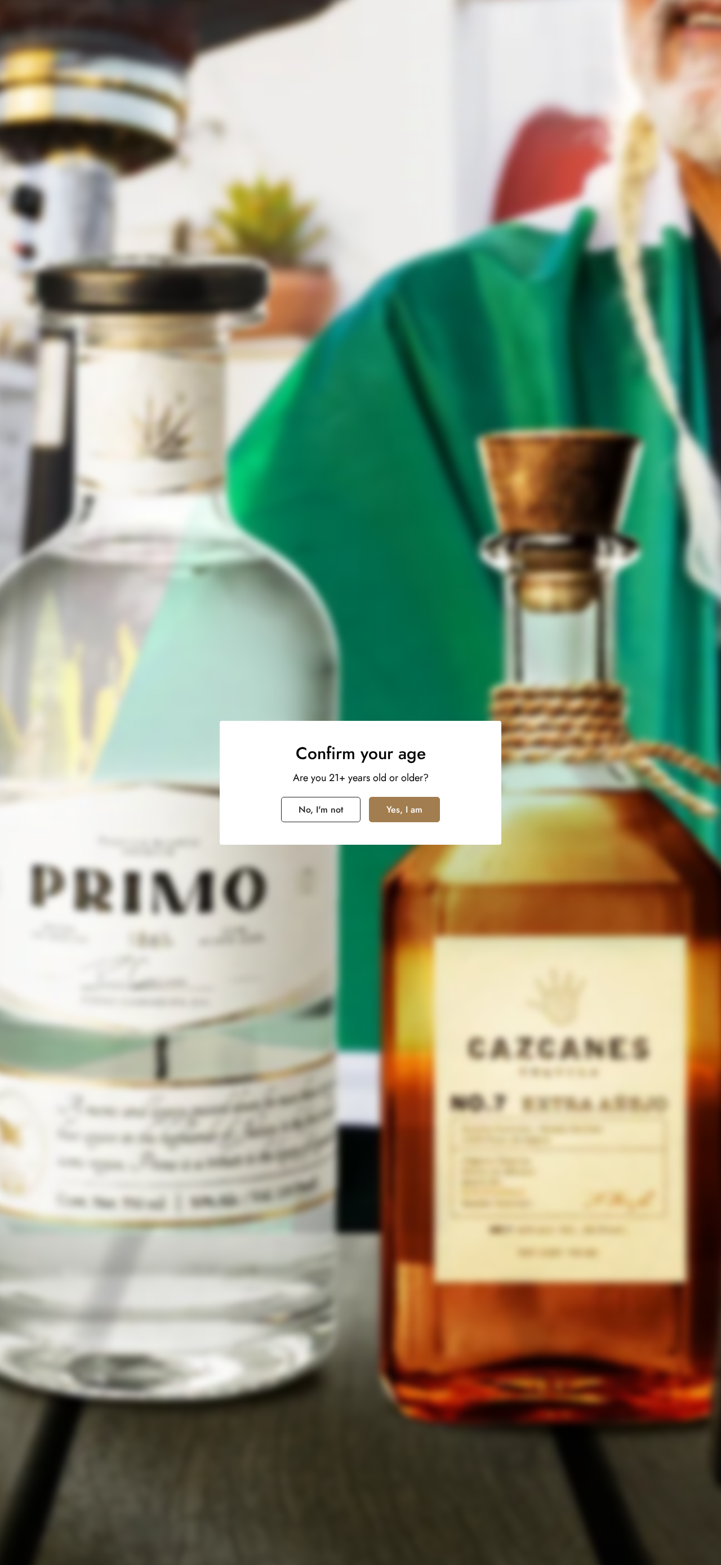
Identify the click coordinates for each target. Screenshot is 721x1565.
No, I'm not (321, 809)
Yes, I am (404, 809)
